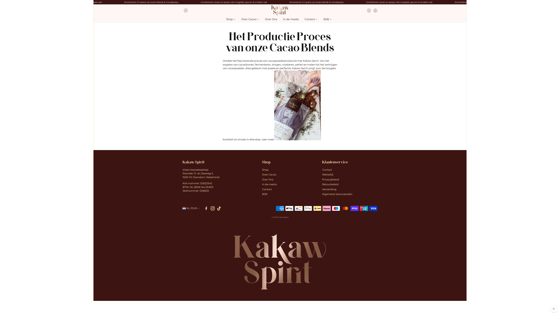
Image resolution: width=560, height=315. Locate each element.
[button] (205, 10)
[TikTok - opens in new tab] (219, 208)
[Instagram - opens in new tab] (213, 208)
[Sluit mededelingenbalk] (463, 2)
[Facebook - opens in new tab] (206, 208)
